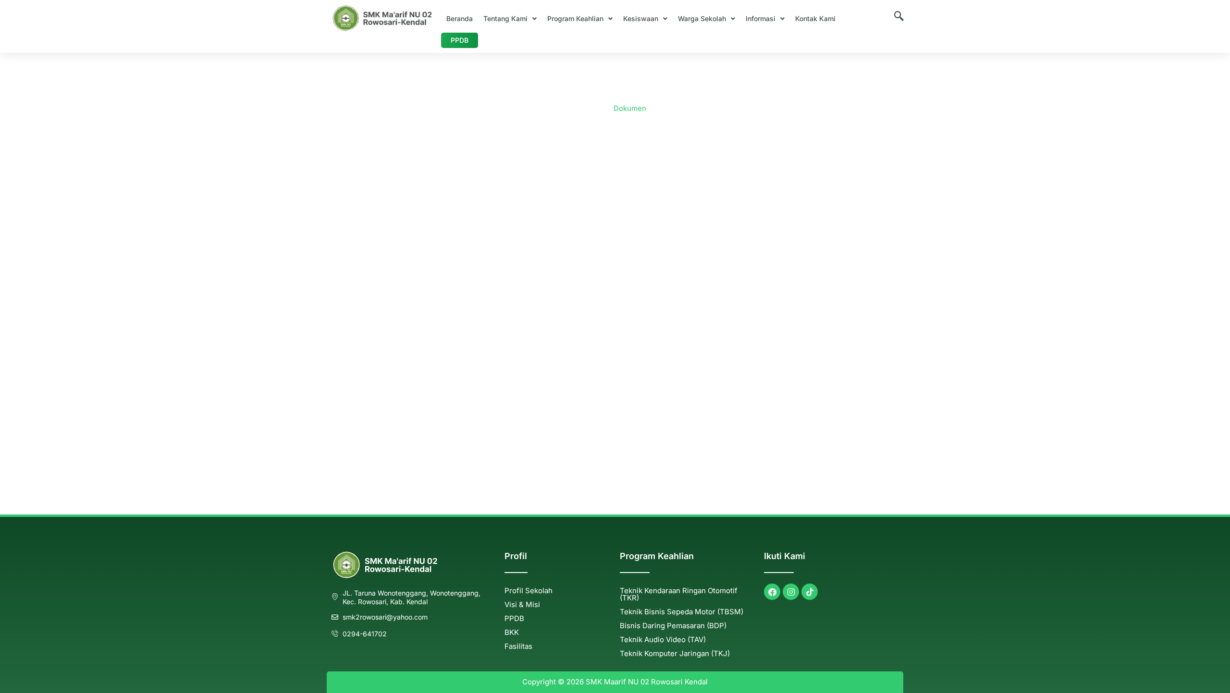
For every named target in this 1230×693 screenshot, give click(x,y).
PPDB (459, 40)
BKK (511, 632)
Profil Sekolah (528, 590)
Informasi (760, 18)
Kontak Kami (815, 18)
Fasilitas (518, 646)
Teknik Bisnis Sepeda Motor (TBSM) (681, 611)
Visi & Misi (522, 604)
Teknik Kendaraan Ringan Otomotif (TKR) (679, 594)
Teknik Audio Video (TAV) (663, 639)
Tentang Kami (505, 18)
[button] (510, 19)
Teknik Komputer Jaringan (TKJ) (675, 653)
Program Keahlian (575, 18)
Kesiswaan (640, 18)
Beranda (459, 18)
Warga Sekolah (702, 18)
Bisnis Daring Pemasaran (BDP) (673, 625)
